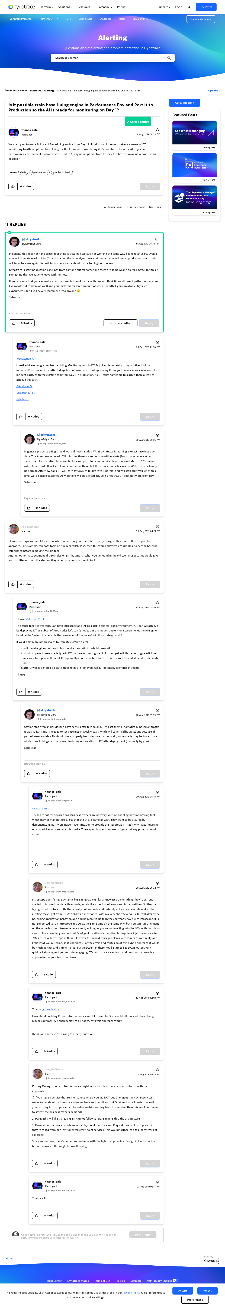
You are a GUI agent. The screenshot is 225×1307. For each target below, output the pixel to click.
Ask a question (184, 103)
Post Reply (143, 1235)
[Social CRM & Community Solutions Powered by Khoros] (211, 1259)
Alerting (49, 90)
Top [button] (11, 1258)
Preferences (195, 1300)
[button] (182, 1291)
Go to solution (140, 122)
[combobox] (112, 58)
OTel (68, 18)
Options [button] (213, 90)
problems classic (62, 172)
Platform (45, 18)
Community (139, 18)
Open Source (85, 18)
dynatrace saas (39, 172)
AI (58, 18)
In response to (44, 350)
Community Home (20, 18)
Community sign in (200, 19)
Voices (121, 18)
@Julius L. (22, 399)
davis (23, 172)
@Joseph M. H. (25, 393)
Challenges (105, 18)
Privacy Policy (131, 1293)
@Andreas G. (24, 386)
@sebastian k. (25, 358)
